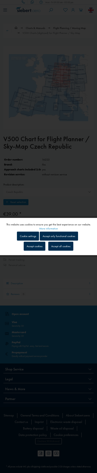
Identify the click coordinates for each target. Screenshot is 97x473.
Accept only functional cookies (59, 236)
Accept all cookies (60, 246)
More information (48, 228)
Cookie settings (28, 236)
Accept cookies (34, 246)
